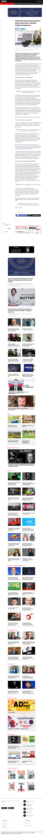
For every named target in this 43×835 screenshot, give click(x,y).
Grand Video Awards (29, 826)
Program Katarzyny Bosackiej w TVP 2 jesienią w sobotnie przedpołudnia (14, 544)
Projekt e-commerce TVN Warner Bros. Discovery (23, 3)
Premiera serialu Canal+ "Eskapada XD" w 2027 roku (27, 329)
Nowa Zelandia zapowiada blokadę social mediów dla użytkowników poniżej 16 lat (13, 658)
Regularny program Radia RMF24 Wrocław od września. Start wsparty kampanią (28, 375)
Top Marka (27, 824)
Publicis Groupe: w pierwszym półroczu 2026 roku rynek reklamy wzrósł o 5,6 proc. (28, 578)
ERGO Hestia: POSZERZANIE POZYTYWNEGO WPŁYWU (13, 441)
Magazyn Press (13, 448)
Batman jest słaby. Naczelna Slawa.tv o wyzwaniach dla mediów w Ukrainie (14, 676)
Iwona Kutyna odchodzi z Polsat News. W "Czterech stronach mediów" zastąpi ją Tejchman (20, 310)
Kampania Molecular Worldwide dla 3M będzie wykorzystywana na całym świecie (27, 625)
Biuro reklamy (5, 823)
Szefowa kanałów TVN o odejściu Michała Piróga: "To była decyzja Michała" (28, 544)
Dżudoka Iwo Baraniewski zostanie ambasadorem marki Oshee (28, 593)
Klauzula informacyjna (7, 827)
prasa (24, 212)
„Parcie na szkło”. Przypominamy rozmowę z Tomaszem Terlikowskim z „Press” (27, 677)
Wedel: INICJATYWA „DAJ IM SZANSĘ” (27, 426)
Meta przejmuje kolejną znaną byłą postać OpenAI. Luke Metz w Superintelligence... (28, 642)
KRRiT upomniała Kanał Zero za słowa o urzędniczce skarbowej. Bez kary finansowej (14, 484)
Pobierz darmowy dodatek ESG (28, 746)
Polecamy (11, 734)
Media (9, 471)
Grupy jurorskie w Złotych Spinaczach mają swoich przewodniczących (13, 624)
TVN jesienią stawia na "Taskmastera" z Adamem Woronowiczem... (27, 559)
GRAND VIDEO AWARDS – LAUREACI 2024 (18, 728)
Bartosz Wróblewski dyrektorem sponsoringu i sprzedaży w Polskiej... (27, 608)
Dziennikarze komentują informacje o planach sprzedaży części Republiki (13, 514)
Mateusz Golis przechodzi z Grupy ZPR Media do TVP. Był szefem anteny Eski (13, 329)
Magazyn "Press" (28, 821)
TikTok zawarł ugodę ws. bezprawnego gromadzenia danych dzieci (28, 658)
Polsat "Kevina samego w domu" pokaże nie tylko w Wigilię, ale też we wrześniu (13, 360)
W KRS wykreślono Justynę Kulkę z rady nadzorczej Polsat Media (14, 559)
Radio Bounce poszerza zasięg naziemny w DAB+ (28, 514)
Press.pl (26, 822)
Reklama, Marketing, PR (16, 566)
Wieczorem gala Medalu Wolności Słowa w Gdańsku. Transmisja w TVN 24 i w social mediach (20, 280)
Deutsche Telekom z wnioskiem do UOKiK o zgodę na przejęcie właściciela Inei (28, 529)
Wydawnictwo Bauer (20, 212)
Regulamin (5, 826)
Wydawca (5, 822)
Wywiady (10, 664)
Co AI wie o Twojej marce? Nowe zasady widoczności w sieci (13, 375)
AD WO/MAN (11, 712)
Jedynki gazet (12, 768)
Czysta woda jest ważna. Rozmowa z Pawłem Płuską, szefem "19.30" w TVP (13, 692)
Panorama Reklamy (28, 825)
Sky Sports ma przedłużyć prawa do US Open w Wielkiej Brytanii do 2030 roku (28, 498)
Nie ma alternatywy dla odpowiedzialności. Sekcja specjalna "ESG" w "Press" (13, 593)
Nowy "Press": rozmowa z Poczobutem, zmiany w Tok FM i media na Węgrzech (28, 483)
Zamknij (40, 832)
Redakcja (4, 821)
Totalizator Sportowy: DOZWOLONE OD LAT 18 (12, 426)
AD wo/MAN (27, 823)
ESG (8, 414)
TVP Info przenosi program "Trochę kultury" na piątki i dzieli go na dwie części (27, 360)
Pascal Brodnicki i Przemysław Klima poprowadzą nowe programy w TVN (28, 344)
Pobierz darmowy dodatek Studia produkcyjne (13, 762)
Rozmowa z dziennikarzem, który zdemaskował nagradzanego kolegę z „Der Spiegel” (28, 693)
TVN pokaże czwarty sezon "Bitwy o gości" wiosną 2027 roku (13, 498)
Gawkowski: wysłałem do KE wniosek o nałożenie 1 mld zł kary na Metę (13, 642)
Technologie (12, 630)
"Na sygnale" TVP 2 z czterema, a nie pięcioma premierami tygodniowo (14, 529)
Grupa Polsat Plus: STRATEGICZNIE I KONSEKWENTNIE (26, 441)
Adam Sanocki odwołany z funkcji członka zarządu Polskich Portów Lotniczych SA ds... (14, 579)
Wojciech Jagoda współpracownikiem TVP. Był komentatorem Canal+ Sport (14, 344)
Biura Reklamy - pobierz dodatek (27, 762)
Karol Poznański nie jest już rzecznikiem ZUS (13, 608)
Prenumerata (5, 824)
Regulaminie (20, 833)
